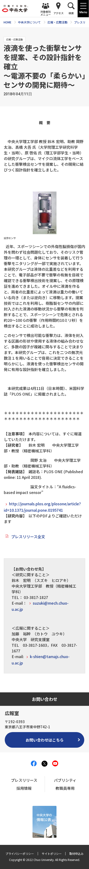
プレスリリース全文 (28, 536)
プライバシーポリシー (19, 854)
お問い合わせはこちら (45, 740)
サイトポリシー (52, 854)
